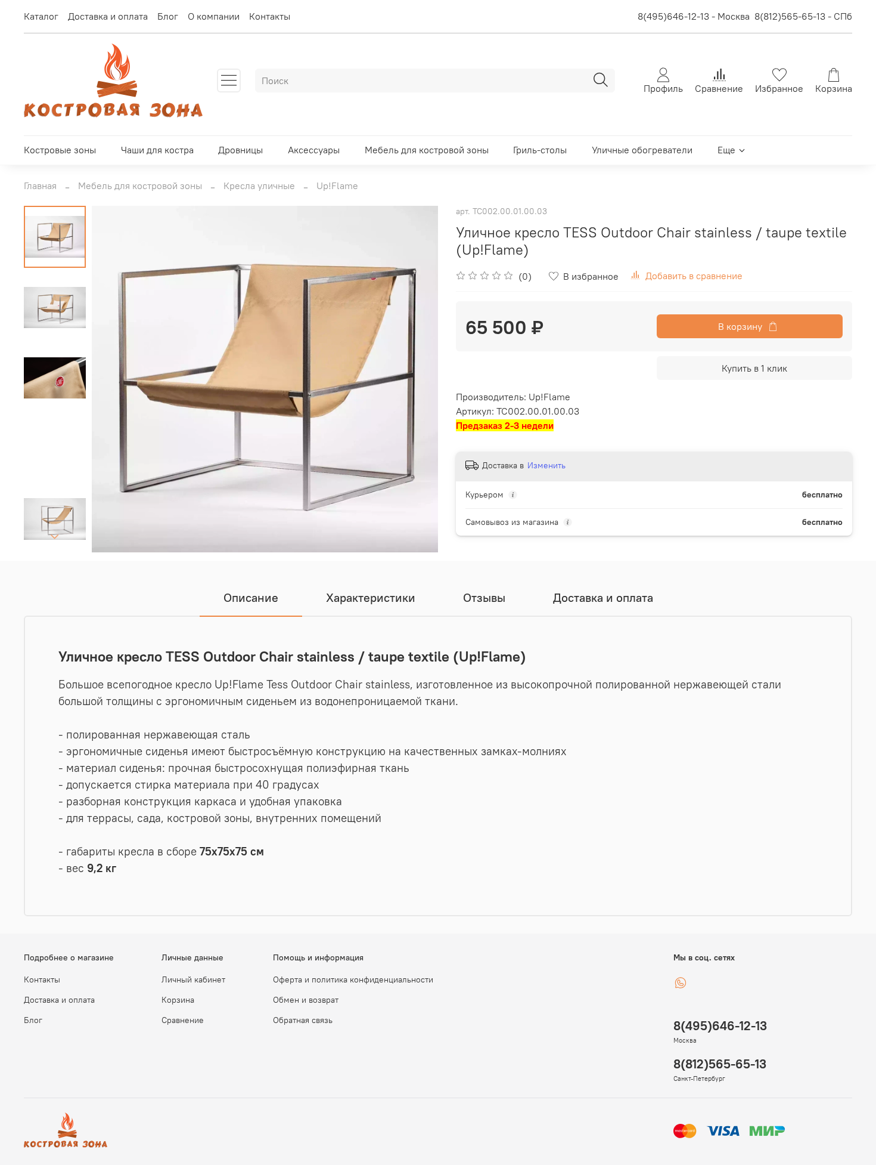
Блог (167, 16)
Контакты (269, 16)
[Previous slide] (115, 378)
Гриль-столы (540, 150)
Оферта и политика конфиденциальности (353, 979)
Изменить (546, 465)
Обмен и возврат (305, 999)
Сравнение (182, 1020)
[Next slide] (55, 537)
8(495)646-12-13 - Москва (694, 16)
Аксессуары (314, 150)
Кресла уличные (259, 185)
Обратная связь (303, 1020)
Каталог (41, 16)
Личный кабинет (193, 979)
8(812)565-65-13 (719, 1064)
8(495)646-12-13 (720, 1026)
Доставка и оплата (108, 16)
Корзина (177, 999)
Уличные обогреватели (642, 150)
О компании (214, 16)
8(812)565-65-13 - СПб (803, 16)
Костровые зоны (60, 150)
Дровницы (240, 150)
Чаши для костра (157, 150)
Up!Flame (337, 185)
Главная (40, 185)
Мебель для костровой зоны (427, 150)
